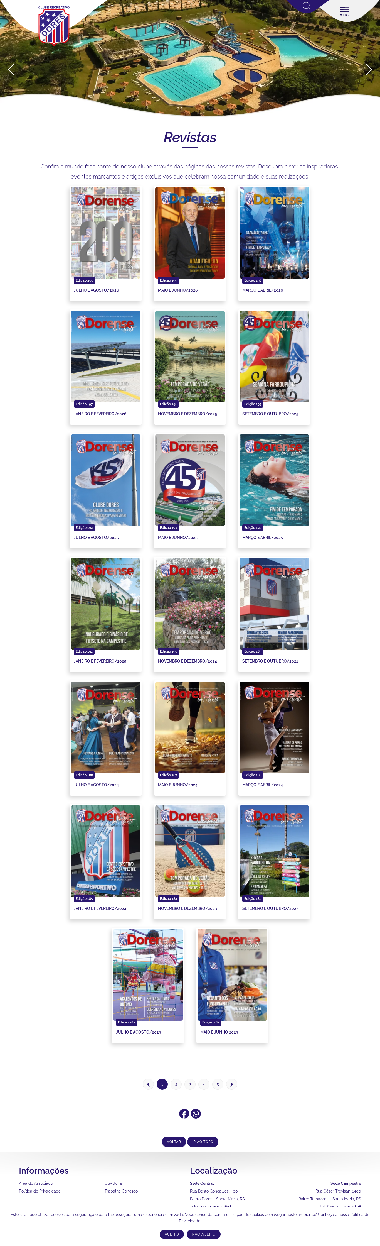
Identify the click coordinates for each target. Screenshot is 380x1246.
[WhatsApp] (196, 1116)
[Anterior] (148, 1085)
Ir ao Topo (202, 1142)
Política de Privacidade (40, 1191)
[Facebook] (184, 1116)
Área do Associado (36, 1183)
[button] (368, 69)
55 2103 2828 (219, 1207)
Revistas (190, 137)
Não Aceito (204, 1234)
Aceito (172, 1234)
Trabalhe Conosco (121, 1191)
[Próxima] (232, 1085)
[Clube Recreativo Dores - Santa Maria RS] (54, 46)
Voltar (174, 1142)
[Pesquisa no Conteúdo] (308, 12)
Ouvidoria (113, 1183)
